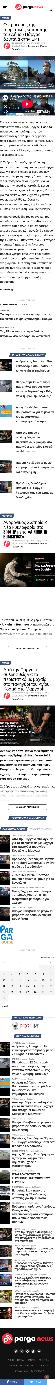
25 (12, 992)
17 (4, 986)
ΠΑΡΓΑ (20, 1360)
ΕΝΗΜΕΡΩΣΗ (15, 1365)
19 (19, 986)
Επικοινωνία (37, 1371)
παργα (24, 305)
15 (43, 980)
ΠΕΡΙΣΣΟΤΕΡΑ (21, 1371)
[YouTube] (39, 1351)
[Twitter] (21, 1351)
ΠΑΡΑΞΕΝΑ (43, 1365)
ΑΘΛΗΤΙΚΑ (44, 1360)
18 (12, 986)
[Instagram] (27, 1351)
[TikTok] (33, 1351)
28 (35, 992)
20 (27, 986)
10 (4, 980)
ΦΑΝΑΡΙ (31, 1360)
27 (27, 992)
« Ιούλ (5, 1006)
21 (35, 986)
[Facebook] (16, 1351)
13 (27, 980)
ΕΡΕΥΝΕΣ (30, 1365)
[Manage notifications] (46, 1377)
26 (19, 992)
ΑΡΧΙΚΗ (10, 1360)
